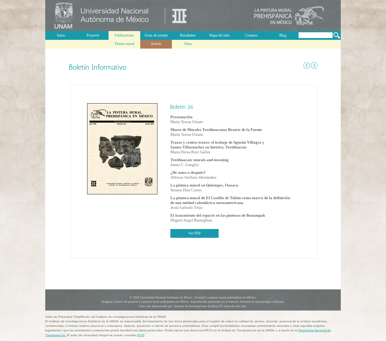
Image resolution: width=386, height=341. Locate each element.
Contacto (251, 35)
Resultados (188, 35)
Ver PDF (194, 233)
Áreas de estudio (156, 35)
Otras (188, 44)
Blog (282, 35)
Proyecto (93, 35)
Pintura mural (124, 44)
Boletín (156, 44)
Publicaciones (124, 35)
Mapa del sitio (219, 35)
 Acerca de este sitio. (233, 306)
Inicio (61, 35)
